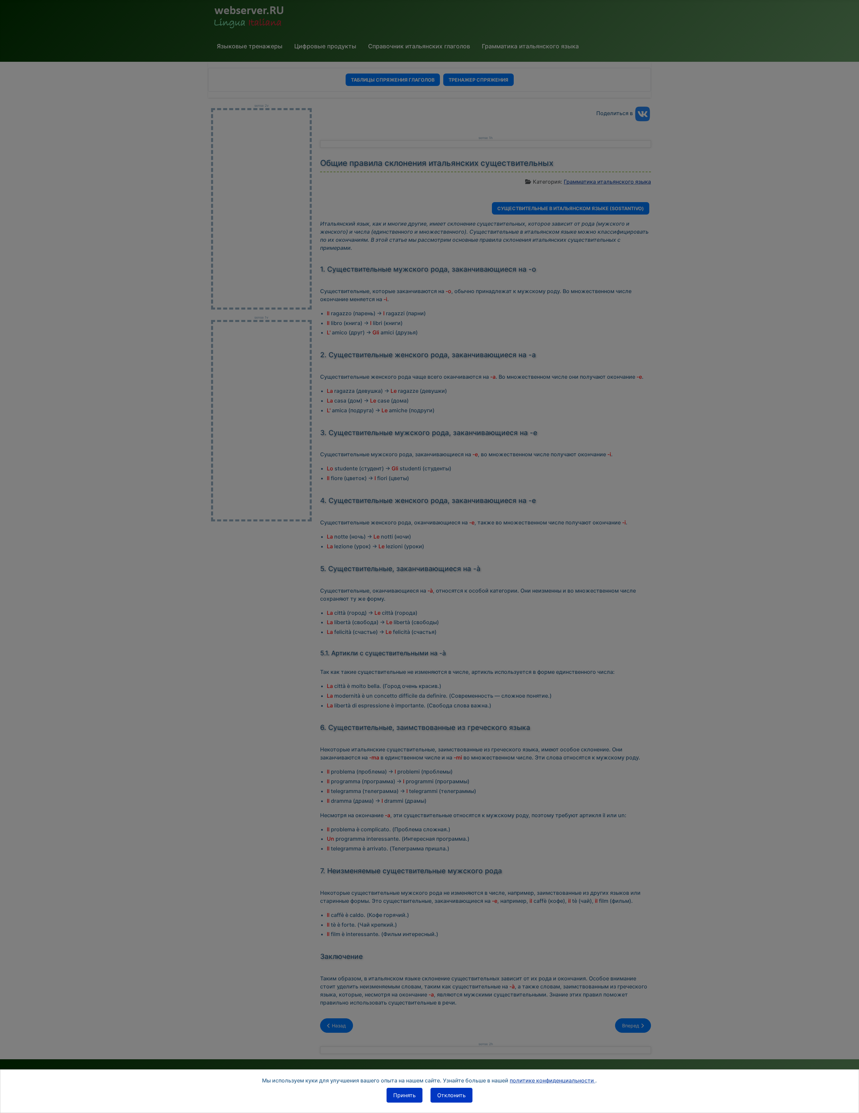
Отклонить (451, 1095)
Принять (404, 1095)
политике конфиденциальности (552, 1080)
